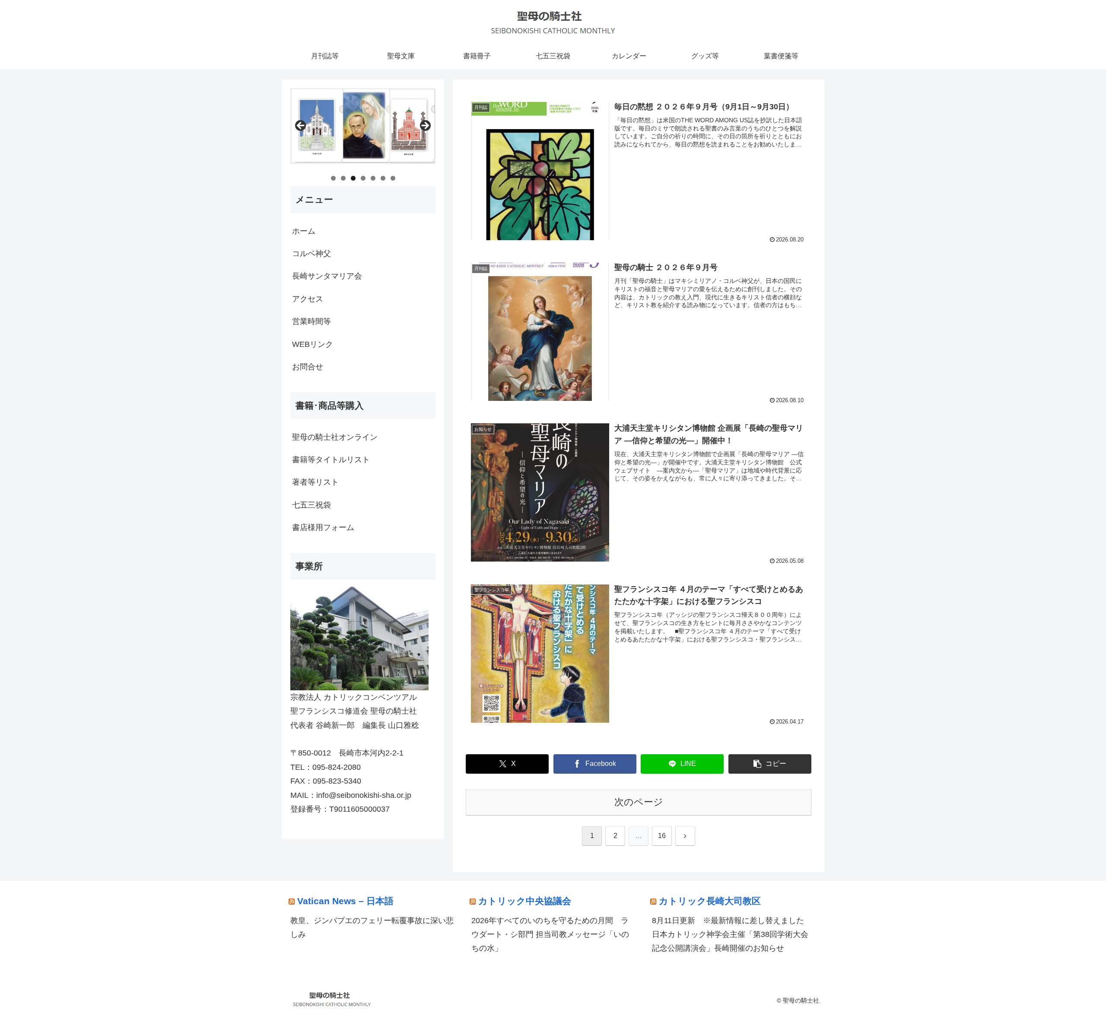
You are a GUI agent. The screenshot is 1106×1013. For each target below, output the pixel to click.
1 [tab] (333, 178)
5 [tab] (373, 178)
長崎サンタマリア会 (327, 276)
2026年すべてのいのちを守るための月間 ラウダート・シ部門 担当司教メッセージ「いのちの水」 (550, 934)
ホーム (303, 231)
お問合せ (307, 366)
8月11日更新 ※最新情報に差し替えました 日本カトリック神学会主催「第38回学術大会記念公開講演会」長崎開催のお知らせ (732, 934)
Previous (301, 126)
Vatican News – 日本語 (345, 901)
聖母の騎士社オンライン (335, 437)
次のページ (638, 802)
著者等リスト (315, 482)
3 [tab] (353, 178)
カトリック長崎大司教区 (710, 901)
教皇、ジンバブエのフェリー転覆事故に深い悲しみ (372, 927)
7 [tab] (393, 178)
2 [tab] (343, 178)
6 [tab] (383, 178)
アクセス (307, 299)
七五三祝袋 (311, 505)
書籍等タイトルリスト (331, 459)
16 (662, 835)
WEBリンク (312, 344)
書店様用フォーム (323, 527)
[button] (769, 764)
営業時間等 (311, 321)
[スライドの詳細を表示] (362, 128)
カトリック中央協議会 (524, 901)
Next (424, 126)
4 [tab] (363, 178)
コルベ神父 (311, 253)
